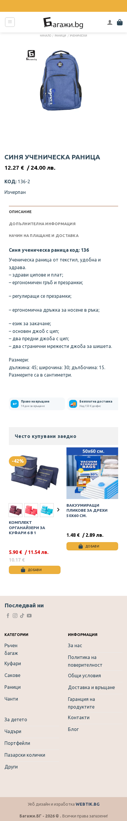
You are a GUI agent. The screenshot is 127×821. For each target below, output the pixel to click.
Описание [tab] (20, 212)
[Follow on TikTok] (22, 616)
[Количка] (120, 22)
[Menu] (10, 22)
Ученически (78, 35)
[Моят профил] (110, 22)
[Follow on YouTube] (29, 616)
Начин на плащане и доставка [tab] (44, 235)
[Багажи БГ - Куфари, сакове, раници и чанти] (63, 22)
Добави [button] (92, 546)
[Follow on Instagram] (15, 616)
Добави (35, 570)
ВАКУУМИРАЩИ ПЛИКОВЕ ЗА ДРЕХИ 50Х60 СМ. (87, 510)
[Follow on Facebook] (8, 616)
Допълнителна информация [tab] (42, 224)
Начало (45, 35)
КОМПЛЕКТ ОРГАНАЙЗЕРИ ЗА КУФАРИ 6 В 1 (27, 527)
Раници (60, 35)
